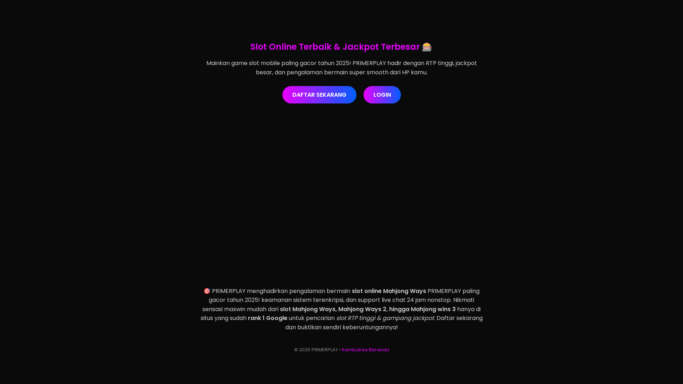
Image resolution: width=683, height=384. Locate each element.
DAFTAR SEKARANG (319, 95)
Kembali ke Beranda (365, 349)
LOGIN (382, 95)
